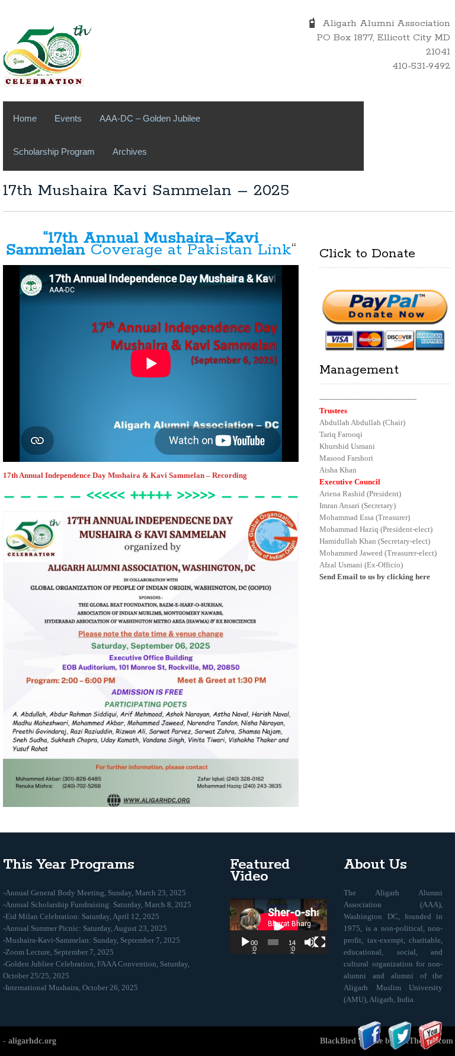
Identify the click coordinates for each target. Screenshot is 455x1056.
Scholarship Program (54, 151)
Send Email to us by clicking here (374, 576)
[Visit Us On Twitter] (399, 1034)
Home (25, 118)
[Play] (245, 942)
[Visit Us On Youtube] (430, 1034)
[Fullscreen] (320, 942)
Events (68, 118)
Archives (130, 151)
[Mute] (310, 942)
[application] (278, 926)
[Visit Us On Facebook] (369, 1034)
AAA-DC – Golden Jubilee (150, 118)
